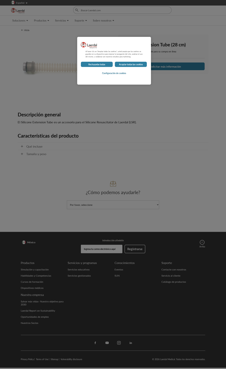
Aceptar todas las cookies (131, 64)
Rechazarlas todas (96, 64)
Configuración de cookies (114, 73)
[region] (114, 61)
